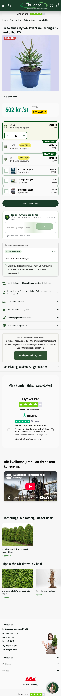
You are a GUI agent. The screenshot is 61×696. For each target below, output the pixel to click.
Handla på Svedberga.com (31, 355)
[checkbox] (30, 171)
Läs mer (53, 251)
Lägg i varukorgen (30, 203)
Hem (4, 20)
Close (30, 657)
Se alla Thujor (4, 5)
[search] (9, 5)
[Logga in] (51, 5)
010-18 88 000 (11, 646)
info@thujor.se (11, 649)
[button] (30, 126)
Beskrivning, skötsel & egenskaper (24, 366)
